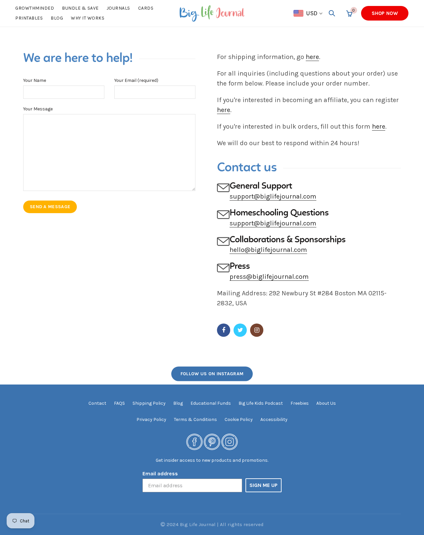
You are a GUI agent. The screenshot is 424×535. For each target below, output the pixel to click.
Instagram (256, 330)
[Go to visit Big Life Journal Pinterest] (212, 442)
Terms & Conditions (195, 419)
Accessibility (274, 419)
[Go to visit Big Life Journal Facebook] (194, 442)
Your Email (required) (136, 80)
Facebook (223, 330)
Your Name (34, 80)
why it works (87, 18)
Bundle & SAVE (80, 8)
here (312, 57)
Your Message (38, 109)
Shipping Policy (149, 403)
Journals (118, 8)
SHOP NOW (385, 13)
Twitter (240, 330)
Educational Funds (210, 403)
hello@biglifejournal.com (268, 250)
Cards (146, 8)
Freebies (300, 403)
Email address (160, 473)
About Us (326, 403)
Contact (97, 403)
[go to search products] (332, 13)
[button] (308, 13)
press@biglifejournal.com (269, 276)
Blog (57, 18)
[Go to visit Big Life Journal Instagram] (229, 442)
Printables (29, 18)
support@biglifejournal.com (273, 196)
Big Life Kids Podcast (260, 403)
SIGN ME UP (263, 485)
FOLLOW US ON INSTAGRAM (212, 374)
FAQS (119, 403)
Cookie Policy (239, 419)
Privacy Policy (151, 419)
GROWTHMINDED (34, 8)
